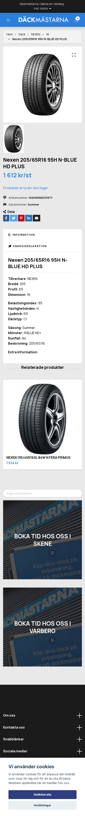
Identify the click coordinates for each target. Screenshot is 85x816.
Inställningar (42, 805)
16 (47, 50)
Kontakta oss (14, 743)
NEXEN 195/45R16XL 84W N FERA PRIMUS (38, 473)
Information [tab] (23, 250)
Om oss (9, 731)
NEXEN (35, 50)
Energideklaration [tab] (29, 262)
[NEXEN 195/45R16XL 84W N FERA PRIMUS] (42, 435)
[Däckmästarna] (42, 27)
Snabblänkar (13, 755)
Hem (9, 50)
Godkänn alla (42, 794)
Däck (22, 50)
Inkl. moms (41, 8)
